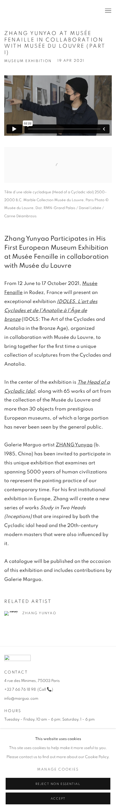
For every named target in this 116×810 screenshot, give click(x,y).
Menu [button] (107, 11)
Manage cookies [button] (58, 769)
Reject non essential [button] (58, 783)
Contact (16, 672)
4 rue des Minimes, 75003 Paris (32, 681)
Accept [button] (58, 798)
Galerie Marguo (21, 11)
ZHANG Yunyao (74, 444)
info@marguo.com (21, 699)
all (43, 690)
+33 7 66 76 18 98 (20, 690)
